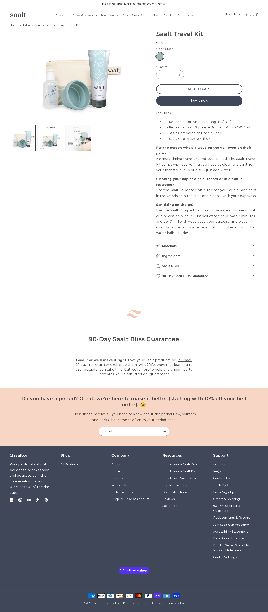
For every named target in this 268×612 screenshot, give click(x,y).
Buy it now (199, 100)
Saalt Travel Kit (69, 24)
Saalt (96, 603)
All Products (69, 464)
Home (14, 24)
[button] (62, 15)
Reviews (168, 499)
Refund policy (111, 603)
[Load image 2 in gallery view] (50, 138)
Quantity (162, 66)
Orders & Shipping (226, 499)
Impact (116, 471)
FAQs (217, 471)
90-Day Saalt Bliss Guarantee (226, 508)
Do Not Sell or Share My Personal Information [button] (231, 548)
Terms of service (152, 603)
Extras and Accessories (39, 24)
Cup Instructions (174, 485)
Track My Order (224, 485)
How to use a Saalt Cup (179, 464)
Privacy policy (131, 603)
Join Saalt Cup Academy (231, 524)
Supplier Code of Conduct (130, 499)
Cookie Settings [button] (225, 557)
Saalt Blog (170, 506)
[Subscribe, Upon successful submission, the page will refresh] (164, 431)
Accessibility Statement (230, 531)
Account (219, 464)
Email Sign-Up (223, 492)
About (115, 464)
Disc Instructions (174, 492)
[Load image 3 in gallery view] (78, 138)
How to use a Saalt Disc (180, 471)
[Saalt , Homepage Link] (18, 14)
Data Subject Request (229, 538)
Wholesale (119, 485)
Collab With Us (122, 492)
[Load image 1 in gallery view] (23, 138)
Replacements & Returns (232, 518)
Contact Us (221, 478)
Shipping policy (175, 603)
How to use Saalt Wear (179, 478)
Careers (117, 478)
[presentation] (78, 75)
